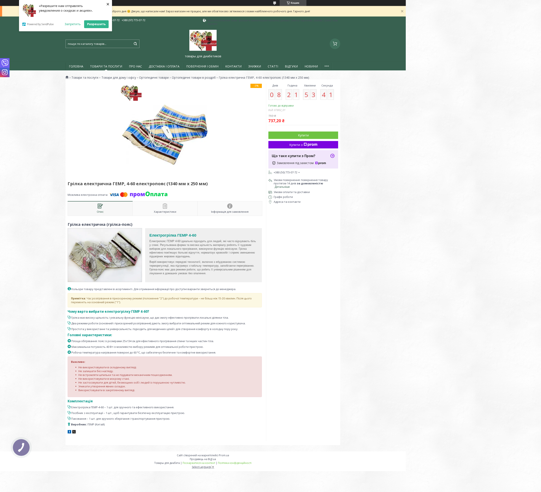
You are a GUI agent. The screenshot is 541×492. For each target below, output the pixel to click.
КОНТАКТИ (233, 66)
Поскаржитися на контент (199, 463)
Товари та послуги (84, 77)
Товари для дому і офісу (118, 77)
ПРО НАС (135, 66)
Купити (303, 135)
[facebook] (69, 432)
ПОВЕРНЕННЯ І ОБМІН (202, 66)
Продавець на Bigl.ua (203, 459)
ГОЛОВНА (76, 66)
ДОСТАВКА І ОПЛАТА (164, 66)
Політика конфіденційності (234, 463)
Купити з (296, 145)
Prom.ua (224, 455)
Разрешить (96, 24)
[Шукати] (135, 44)
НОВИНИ (311, 66)
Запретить (73, 24)
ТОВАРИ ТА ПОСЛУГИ (106, 66)
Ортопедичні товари (154, 77)
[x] (74, 432)
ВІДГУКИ (291, 66)
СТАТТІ (273, 66)
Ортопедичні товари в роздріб (194, 77)
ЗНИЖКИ (254, 66)
